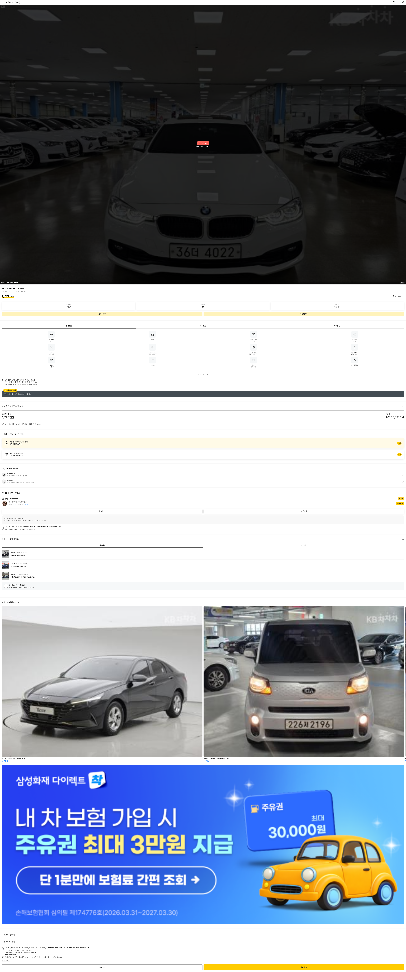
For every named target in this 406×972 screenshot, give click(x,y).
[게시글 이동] (203, 554)
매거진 (303, 545)
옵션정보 (69, 326)
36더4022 (12, 2)
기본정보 (203, 326)
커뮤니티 (102, 545)
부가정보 (337, 326)
